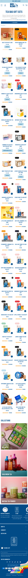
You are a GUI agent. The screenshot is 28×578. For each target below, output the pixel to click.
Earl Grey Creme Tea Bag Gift (21, 245)
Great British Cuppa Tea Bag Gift (7, 292)
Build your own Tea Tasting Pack (20, 408)
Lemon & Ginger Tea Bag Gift (20, 337)
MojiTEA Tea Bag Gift (7, 337)
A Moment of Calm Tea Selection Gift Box (7, 145)
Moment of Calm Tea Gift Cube (7, 94)
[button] (23, 5)
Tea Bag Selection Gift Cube (7, 68)
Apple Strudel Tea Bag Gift (20, 315)
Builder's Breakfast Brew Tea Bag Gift (20, 361)
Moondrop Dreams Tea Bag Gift (21, 292)
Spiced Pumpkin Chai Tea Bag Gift (20, 43)
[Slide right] (26, 1)
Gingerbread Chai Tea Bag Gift (21, 94)
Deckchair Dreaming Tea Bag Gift (20, 268)
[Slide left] (2, 1)
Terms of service (20, 575)
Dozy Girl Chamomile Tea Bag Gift (21, 221)
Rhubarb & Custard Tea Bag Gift (7, 198)
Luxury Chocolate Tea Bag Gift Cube (21, 171)
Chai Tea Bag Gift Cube (7, 42)
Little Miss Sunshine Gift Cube (7, 221)
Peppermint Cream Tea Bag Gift (7, 384)
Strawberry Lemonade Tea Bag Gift (7, 245)
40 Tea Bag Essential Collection (21, 384)
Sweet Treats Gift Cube (7, 171)
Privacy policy (14, 575)
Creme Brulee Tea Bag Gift (7, 315)
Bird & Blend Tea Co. (12, 573)
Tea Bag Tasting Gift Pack (20, 19)
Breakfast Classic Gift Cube (20, 145)
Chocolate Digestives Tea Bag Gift (7, 120)
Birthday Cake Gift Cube (20, 120)
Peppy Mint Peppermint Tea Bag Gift (7, 268)
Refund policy (8, 575)
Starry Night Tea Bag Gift (21, 197)
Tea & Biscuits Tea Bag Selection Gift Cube (20, 68)
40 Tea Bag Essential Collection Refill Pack (7, 408)
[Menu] (1, 5)
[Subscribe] (26, 552)
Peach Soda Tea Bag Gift (7, 360)
